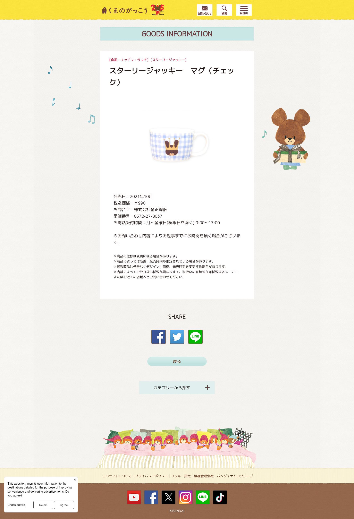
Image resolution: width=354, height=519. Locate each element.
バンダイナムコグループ (235, 476)
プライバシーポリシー (151, 476)
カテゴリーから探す (171, 387)
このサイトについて (117, 476)
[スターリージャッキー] (169, 60)
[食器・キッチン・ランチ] (129, 60)
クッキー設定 (181, 476)
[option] (177, 143)
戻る (177, 361)
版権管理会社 (204, 476)
